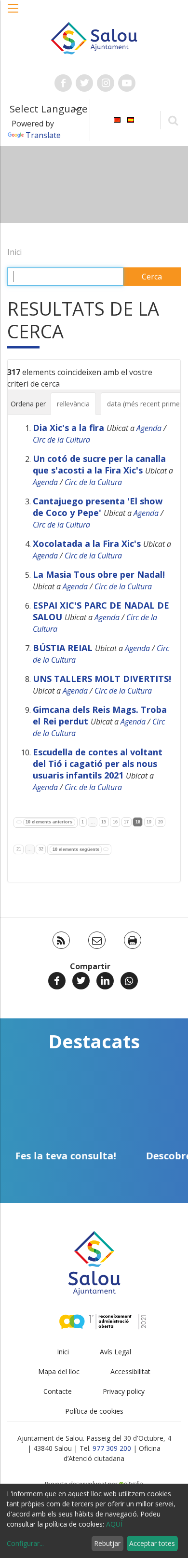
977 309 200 (112, 1448)
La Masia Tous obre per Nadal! (99, 574)
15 (103, 822)
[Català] (117, 119)
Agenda (148, 428)
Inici (14, 252)
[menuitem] (117, 119)
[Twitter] (81, 980)
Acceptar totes (152, 1543)
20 (160, 822)
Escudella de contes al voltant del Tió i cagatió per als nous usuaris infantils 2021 (97, 763)
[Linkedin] (105, 980)
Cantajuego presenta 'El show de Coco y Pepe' (97, 506)
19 (149, 822)
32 (41, 849)
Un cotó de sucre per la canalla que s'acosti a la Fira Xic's (99, 464)
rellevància (73, 403)
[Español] (130, 119)
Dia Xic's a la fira (68, 427)
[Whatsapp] (129, 980)
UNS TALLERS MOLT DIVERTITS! (102, 678)
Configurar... (25, 1543)
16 (115, 822)
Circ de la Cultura (61, 439)
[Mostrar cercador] (172, 120)
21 (18, 849)
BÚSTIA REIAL (63, 648)
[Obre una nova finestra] (63, 83)
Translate (43, 135)
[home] (94, 37)
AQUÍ (114, 1524)
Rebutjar (107, 1543)
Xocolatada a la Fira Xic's (87, 543)
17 (126, 822)
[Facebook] (57, 980)
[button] (13, 13)
